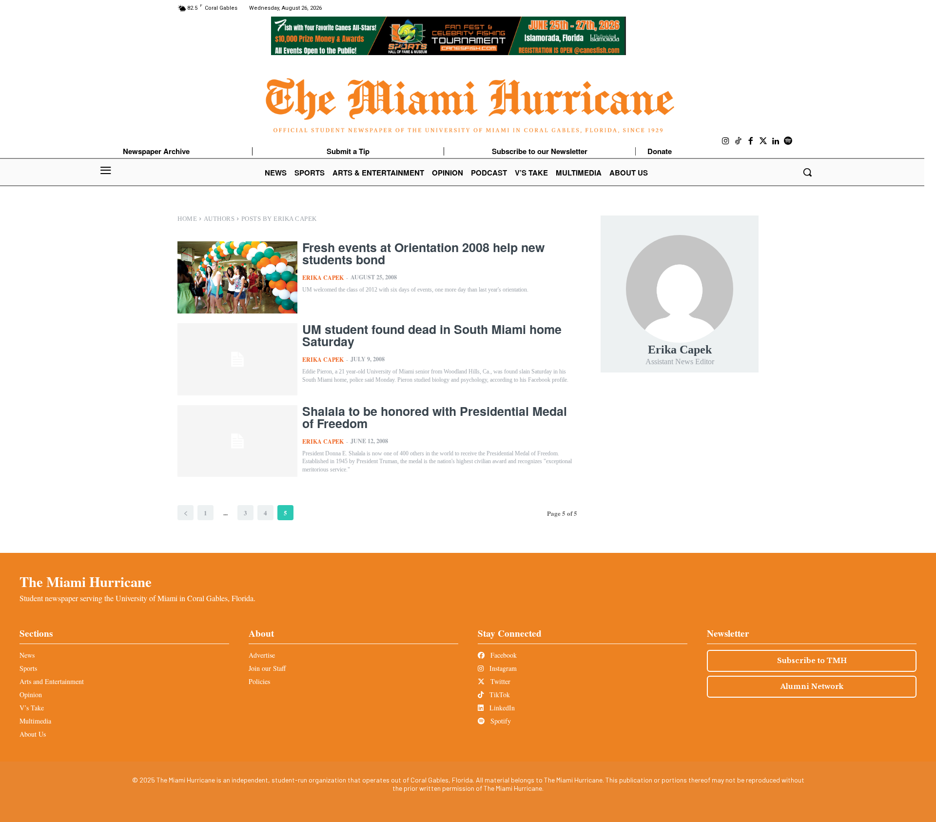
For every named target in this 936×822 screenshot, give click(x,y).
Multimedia (35, 720)
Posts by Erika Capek (279, 218)
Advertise (262, 655)
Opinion (31, 694)
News (27, 655)
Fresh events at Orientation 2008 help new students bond (423, 253)
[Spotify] (788, 141)
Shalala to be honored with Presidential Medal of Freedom (434, 417)
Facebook (502, 655)
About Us (33, 734)
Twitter (499, 681)
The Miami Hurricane (86, 581)
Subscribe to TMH (812, 660)
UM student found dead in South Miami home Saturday (432, 335)
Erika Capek (323, 278)
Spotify (499, 720)
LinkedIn (501, 707)
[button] (807, 172)
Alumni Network (811, 686)
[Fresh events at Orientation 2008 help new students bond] (237, 277)
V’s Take (32, 707)
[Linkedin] (775, 141)
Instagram (502, 668)
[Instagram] (726, 141)
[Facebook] (750, 141)
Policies (259, 681)
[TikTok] (738, 141)
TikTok (499, 694)
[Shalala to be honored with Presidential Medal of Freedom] (237, 441)
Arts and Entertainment (52, 681)
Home (187, 218)
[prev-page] (185, 512)
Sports (28, 668)
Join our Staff (267, 668)
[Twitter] (763, 141)
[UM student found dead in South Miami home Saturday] (237, 359)
